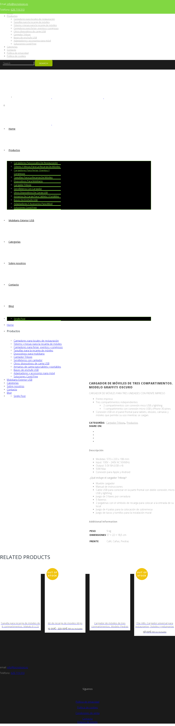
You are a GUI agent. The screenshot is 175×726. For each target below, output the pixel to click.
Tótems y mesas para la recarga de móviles (35, 25)
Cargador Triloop (22, 34)
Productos (12, 15)
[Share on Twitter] (97, 434)
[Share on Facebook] (97, 431)
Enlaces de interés (87, 722)
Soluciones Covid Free (25, 43)
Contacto (11, 49)
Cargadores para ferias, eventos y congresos (36, 28)
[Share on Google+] (97, 438)
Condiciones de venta (87, 713)
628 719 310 (17, 9)
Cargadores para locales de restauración (34, 19)
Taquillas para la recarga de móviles (32, 22)
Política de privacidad (18, 52)
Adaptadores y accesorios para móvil (32, 40)
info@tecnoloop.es (17, 4)
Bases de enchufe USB (25, 37)
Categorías (12, 46)
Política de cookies (16, 56)
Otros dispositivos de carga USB (30, 31)
